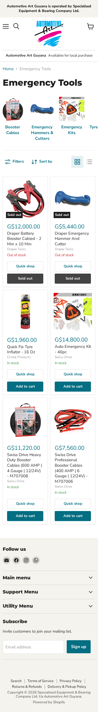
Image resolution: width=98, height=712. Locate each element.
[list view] (89, 162)
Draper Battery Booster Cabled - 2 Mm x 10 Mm (24, 239)
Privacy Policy (71, 681)
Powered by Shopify (49, 702)
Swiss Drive (63, 357)
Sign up (78, 647)
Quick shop (25, 266)
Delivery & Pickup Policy (67, 686)
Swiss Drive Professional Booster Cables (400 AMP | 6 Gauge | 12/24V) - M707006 (71, 468)
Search (16, 681)
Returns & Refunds (27, 686)
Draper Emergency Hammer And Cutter (72, 239)
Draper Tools (16, 249)
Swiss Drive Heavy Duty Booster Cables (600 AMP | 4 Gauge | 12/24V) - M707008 (24, 465)
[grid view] (77, 162)
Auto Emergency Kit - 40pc (73, 349)
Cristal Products (19, 357)
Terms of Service (40, 681)
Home (8, 69)
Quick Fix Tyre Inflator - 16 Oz (21, 349)
